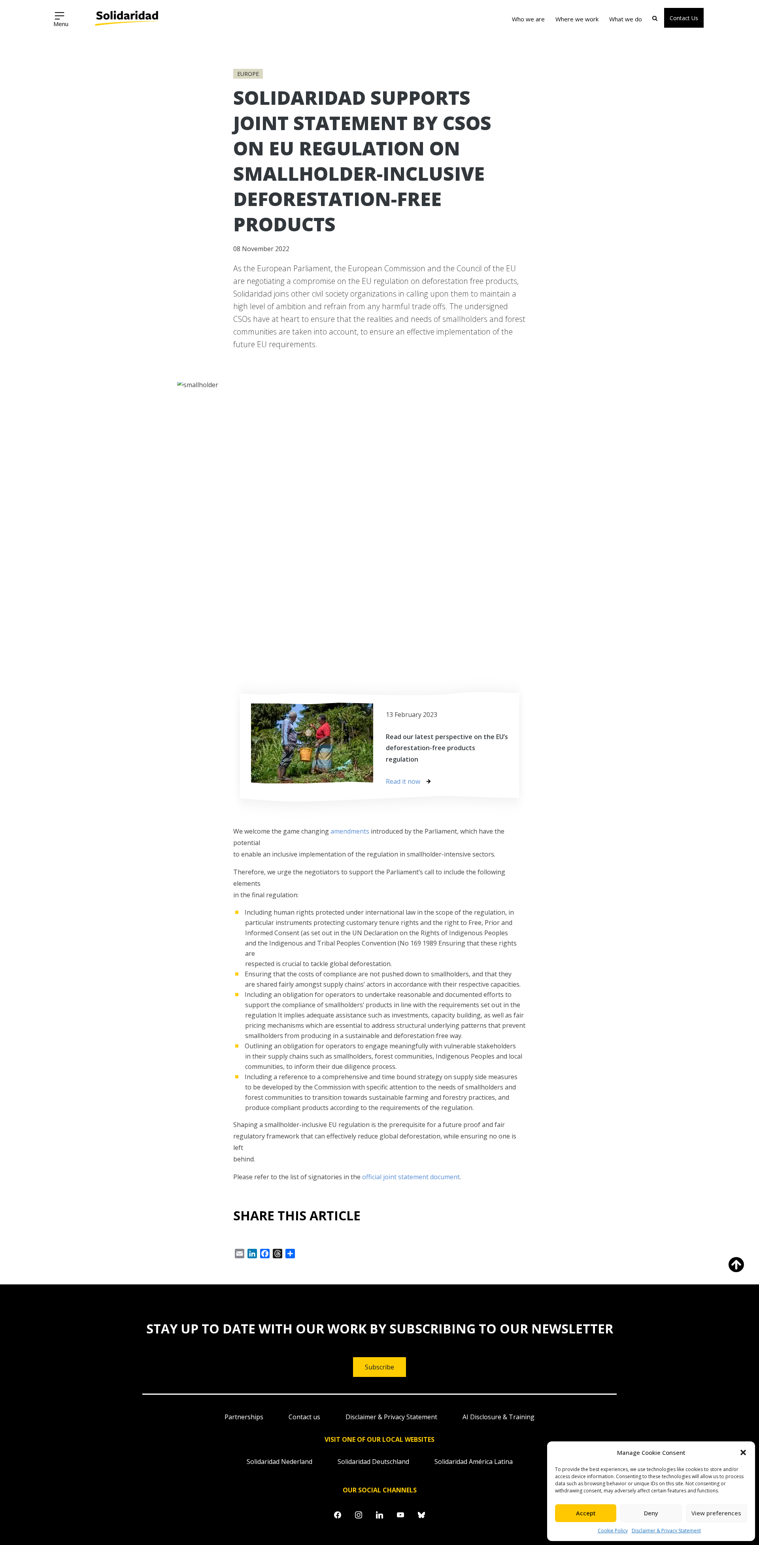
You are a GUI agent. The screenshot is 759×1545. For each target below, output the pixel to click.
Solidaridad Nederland (279, 1461)
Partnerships (244, 1417)
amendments (349, 831)
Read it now (403, 781)
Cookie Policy (613, 1530)
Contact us (304, 1417)
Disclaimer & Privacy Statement (666, 1530)
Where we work (577, 19)
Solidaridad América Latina (473, 1461)
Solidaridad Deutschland (373, 1461)
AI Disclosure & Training (498, 1417)
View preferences (716, 1513)
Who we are (528, 19)
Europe (248, 74)
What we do (625, 19)
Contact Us (684, 18)
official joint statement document (411, 1176)
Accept (586, 1513)
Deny (651, 1513)
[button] (743, 1452)
